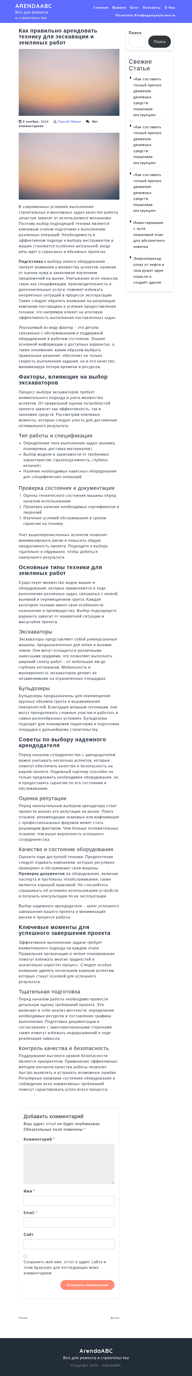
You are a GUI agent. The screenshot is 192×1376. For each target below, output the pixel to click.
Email (30, 1212)
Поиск (135, 32)
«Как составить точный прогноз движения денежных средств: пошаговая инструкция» (147, 97)
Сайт (29, 1234)
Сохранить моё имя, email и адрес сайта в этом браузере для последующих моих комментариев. (65, 1267)
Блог (134, 7)
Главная (100, 7)
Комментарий (39, 1139)
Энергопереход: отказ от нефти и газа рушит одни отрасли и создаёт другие (148, 270)
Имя (29, 1191)
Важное (119, 7)
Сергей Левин (69, 121)
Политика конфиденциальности (145, 15)
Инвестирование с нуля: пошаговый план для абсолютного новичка (149, 234)
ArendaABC (33, 5)
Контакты (152, 7)
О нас (170, 7)
